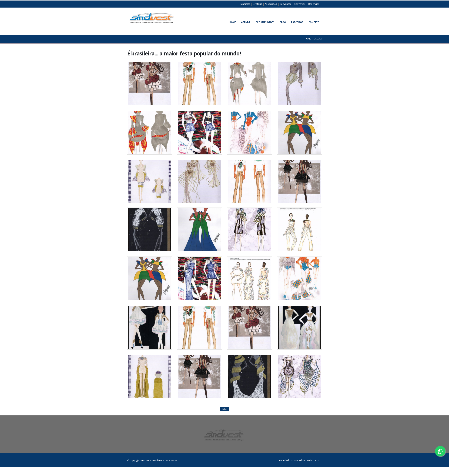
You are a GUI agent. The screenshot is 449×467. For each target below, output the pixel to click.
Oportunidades (265, 22)
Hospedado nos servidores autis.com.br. (299, 460)
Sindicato (245, 3)
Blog (283, 22)
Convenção (285, 3)
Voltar (224, 409)
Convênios (300, 3)
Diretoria (257, 3)
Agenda (245, 22)
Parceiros (297, 22)
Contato (314, 22)
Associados (271, 3)
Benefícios (313, 3)
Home (232, 22)
